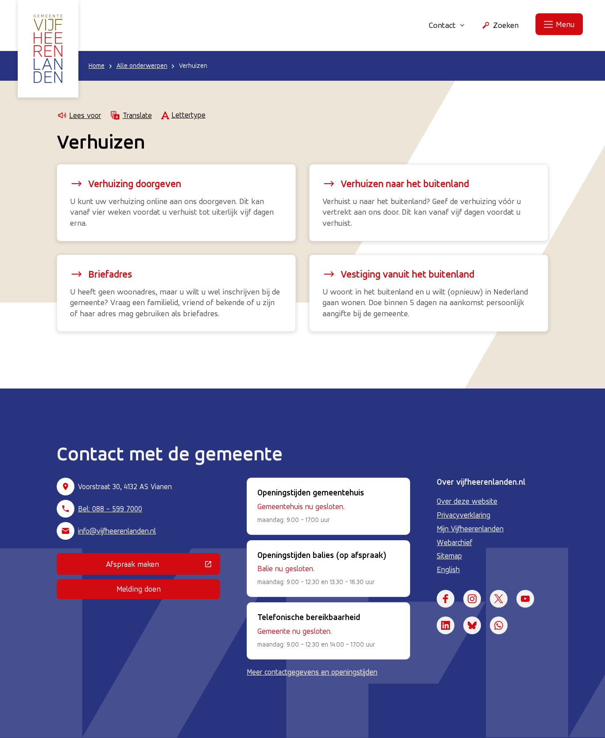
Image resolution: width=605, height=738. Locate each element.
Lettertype (188, 114)
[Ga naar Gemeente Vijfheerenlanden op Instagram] (472, 599)
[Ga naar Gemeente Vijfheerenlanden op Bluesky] (472, 625)
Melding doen (138, 588)
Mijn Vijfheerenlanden (470, 528)
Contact (442, 25)
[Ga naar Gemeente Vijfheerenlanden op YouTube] (525, 599)
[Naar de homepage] (48, 49)
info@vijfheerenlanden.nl (117, 530)
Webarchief (454, 542)
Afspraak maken (163, 566)
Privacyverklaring (463, 514)
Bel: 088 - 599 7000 (110, 508)
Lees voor (85, 115)
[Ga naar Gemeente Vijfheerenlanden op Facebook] (445, 599)
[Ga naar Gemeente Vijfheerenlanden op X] (499, 599)
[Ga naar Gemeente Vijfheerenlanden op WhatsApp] (499, 625)
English (448, 569)
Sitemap (449, 555)
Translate (137, 115)
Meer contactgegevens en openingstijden (312, 671)
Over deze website (467, 501)
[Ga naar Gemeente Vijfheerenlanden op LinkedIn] (445, 625)
